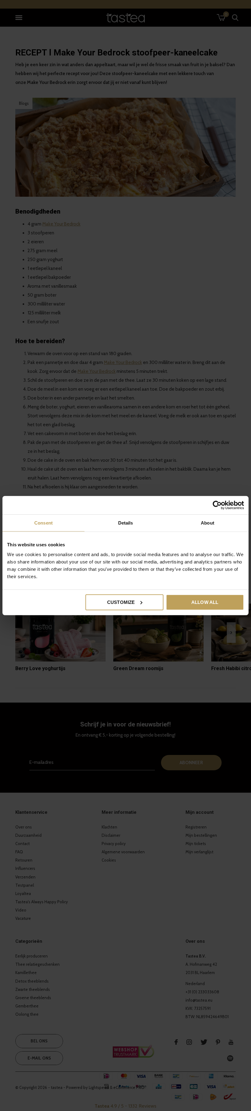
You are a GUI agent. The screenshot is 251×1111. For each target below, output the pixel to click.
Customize (121, 602)
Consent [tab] (43, 522)
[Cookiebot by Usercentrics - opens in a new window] (217, 505)
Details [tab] (125, 522)
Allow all (205, 602)
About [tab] (207, 522)
